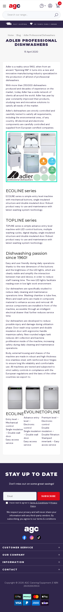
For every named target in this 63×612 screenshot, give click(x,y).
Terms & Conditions (39, 502)
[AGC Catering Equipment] (15, 6)
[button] (58, 6)
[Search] (56, 15)
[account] (50, 7)
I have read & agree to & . (33, 504)
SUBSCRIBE (48, 496)
